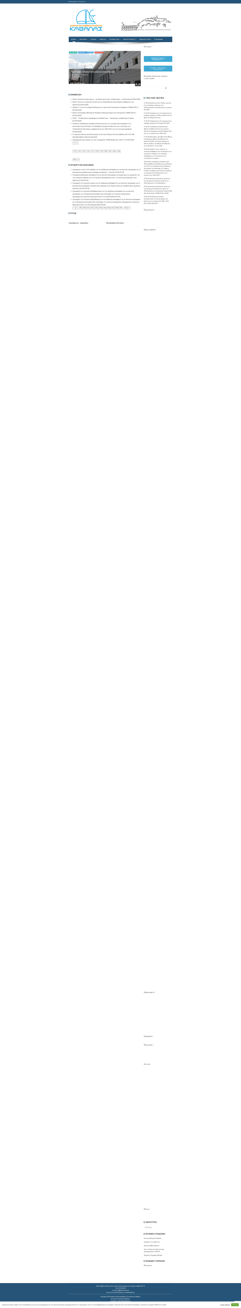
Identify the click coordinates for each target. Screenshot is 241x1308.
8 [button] (82, 83)
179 (101, 151)
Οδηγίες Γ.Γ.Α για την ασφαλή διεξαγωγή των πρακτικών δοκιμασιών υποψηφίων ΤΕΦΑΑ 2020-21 (105, 107)
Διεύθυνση (83, 39)
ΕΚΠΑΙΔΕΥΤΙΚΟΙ (114, 39)
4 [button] (75, 83)
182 (114, 151)
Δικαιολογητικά (145, 39)
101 (88, 208)
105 (104, 208)
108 (116, 208)
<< (74, 143)
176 (88, 151)
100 (84, 208)
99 (80, 208)
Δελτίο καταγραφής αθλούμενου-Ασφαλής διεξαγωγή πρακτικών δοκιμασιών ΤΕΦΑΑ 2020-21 (104, 113)
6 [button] (79, 83)
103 (96, 208)
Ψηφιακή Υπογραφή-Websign (153, 1255)
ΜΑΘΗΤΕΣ (103, 39)
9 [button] (83, 83)
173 (74, 151)
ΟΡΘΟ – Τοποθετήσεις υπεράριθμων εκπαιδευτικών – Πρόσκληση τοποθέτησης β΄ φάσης (103, 118)
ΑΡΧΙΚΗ (73, 39)
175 (83, 151)
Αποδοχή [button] (235, 1304)
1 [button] (71, 83)
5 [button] (77, 83)
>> (78, 159)
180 (105, 151)
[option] (105, 68)
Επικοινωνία (158, 39)
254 (74, 159)
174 (79, 151)
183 (118, 151)
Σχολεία (93, 39)
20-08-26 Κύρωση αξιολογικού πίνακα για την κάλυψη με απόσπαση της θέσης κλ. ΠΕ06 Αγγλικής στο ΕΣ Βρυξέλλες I (157, 181)
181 (110, 151)
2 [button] (72, 83)
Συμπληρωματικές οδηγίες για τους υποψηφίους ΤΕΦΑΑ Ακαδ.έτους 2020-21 (98, 140)
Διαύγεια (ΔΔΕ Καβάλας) (151, 1246)
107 (112, 208)
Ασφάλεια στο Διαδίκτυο (152, 1242)
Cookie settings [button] (225, 1305)
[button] (136, 84)
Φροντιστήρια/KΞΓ (129, 39)
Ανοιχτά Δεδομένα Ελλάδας (152, 1238)
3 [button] (74, 83)
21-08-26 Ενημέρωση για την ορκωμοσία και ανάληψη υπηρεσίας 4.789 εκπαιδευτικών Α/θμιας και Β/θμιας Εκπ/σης (158, 115)
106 (108, 208)
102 (92, 208)
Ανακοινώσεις (73, 52)
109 (120, 208)
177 (92, 151)
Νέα (162, 98)
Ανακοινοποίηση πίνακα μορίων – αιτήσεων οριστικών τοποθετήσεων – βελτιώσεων (101, 99)
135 (125, 208)
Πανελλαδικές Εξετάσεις (115, 223)
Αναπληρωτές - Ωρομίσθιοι (78, 223)
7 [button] (80, 83)
